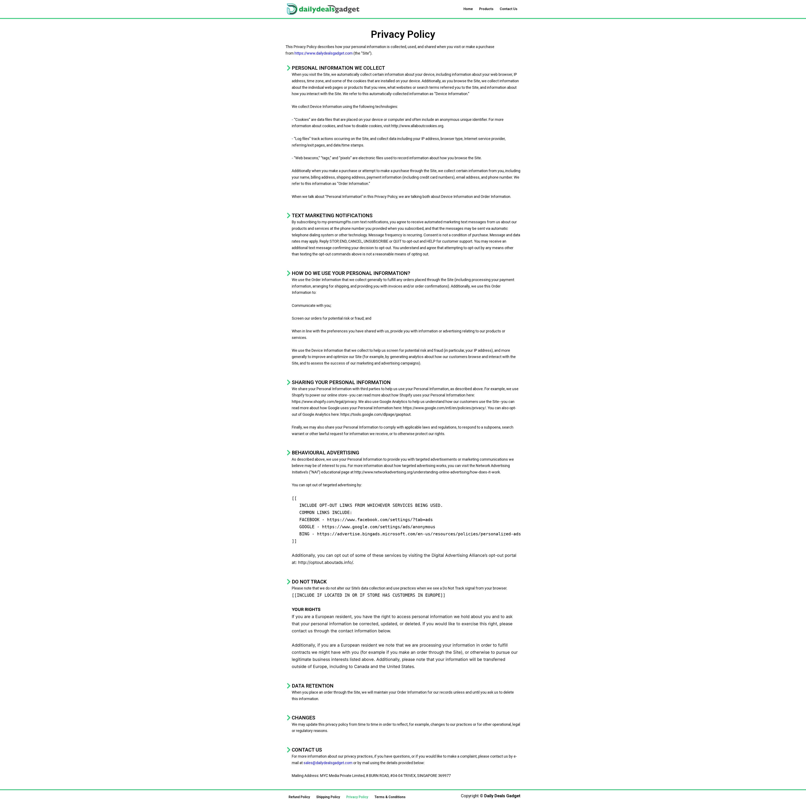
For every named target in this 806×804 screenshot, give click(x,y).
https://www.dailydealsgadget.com (323, 53)
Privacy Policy (357, 797)
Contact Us (508, 9)
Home (468, 9)
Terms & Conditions (390, 797)
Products (486, 9)
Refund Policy (299, 797)
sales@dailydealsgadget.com (328, 763)
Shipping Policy (328, 797)
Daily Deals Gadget (502, 795)
